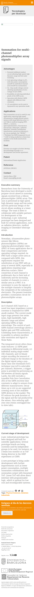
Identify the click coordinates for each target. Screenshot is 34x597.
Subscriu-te (7, 513)
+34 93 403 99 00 (6, 548)
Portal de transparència (7, 527)
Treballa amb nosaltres (7, 539)
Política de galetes (6, 536)
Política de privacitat (6, 534)
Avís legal (3, 532)
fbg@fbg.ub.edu (5, 550)
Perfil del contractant (7, 528)
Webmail (3, 537)
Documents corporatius (7, 530)
